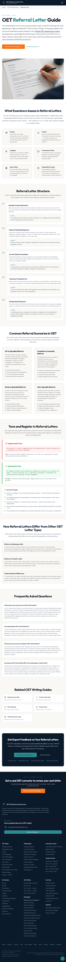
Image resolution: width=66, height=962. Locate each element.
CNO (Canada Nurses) (30, 920)
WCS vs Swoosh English (52, 869)
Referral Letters (50, 849)
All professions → (7, 914)
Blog (35, 944)
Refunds (52, 944)
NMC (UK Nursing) (29, 902)
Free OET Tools (12, 760)
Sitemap (59, 944)
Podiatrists (5, 903)
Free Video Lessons (29, 849)
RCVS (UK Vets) (28, 931)
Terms (40, 944)
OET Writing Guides (13, 7)
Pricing (4, 852)
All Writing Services (23, 760)
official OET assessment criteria (47, 31)
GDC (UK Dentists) (29, 923)
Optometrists (5, 901)
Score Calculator (28, 862)
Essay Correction (50, 913)
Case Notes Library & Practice (54, 846)
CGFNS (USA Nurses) (29, 913)
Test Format (5, 862)
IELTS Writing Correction (30, 883)
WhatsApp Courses (7, 849)
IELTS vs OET (27, 885)
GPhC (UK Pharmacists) (30, 925)
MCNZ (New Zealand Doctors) (32, 915)
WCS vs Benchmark (51, 866)
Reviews (9, 944)
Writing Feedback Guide (30, 867)
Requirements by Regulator (31, 900)
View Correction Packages (12, 46)
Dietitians (4, 896)
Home (3, 7)
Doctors (4, 885)
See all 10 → (49, 901)
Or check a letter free (32, 46)
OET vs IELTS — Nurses (30, 888)
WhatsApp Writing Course (53, 908)
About (3, 944)
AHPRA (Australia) (29, 908)
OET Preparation (6, 854)
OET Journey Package (52, 910)
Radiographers (6, 906)
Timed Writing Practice (52, 898)
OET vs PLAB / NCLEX (30, 893)
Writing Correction (7, 846)
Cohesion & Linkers (29, 864)
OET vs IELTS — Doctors (30, 890)
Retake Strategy (6, 872)
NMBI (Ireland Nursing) (30, 933)
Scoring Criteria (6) (29, 846)
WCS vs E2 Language (51, 864)
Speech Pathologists (7, 908)
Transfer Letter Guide (52, 760)
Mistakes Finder (50, 896)
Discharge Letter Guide (37, 760)
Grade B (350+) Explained (31, 859)
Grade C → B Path (7, 875)
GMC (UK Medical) (29, 905)
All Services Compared (52, 861)
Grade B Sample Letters (30, 852)
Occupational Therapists (9, 898)
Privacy (46, 944)
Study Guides (6, 867)
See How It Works (45, 755)
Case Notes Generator (52, 893)
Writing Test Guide (7, 864)
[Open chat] (62, 959)
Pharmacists (5, 888)
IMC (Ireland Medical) (30, 936)
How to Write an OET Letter (9, 870)
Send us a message (32, 832)
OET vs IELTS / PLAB (51, 871)
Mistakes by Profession (30, 854)
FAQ (22, 944)
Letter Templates (6, 859)
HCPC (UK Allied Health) (30, 928)
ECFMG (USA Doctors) (30, 910)
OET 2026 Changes (7, 857)
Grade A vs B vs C (29, 857)
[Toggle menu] (62, 2)
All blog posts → (28, 870)
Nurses (4, 883)
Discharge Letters (50, 852)
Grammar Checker (51, 885)
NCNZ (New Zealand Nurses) (32, 918)
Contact (16, 944)
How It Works (28, 944)
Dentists (4, 893)
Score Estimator (50, 888)
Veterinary (5, 911)
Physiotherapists (6, 890)
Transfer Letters (50, 854)
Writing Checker (50, 883)
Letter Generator (50, 890)
